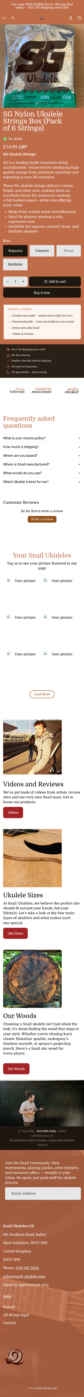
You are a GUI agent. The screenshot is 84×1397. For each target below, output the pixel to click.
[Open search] (13, 18)
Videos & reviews (23, 333)
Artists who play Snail (25, 327)
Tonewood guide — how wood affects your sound (43, 321)
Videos (13, 812)
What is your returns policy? (24, 438)
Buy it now (42, 293)
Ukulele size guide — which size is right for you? (42, 315)
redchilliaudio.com (42, 1135)
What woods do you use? (22, 473)
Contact (9, 1323)
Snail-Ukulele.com (46, 1388)
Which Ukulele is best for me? (26, 482)
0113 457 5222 (27, 1268)
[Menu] (4, 17)
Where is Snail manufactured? (26, 464)
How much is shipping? (21, 447)
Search (9, 1307)
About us (42, 1145)
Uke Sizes (15, 933)
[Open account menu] (70, 18)
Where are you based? (20, 456)
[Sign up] (75, 1194)
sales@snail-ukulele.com (24, 1276)
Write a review (42, 519)
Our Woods (16, 1069)
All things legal (16, 1315)
